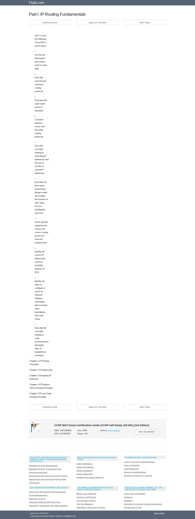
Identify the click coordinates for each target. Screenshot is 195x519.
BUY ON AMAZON (146, 432)
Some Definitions (85, 464)
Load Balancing (131, 469)
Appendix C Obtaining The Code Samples (48, 506)
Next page (145, 23)
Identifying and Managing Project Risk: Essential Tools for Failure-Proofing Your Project (49, 459)
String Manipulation (38, 495)
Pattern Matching (85, 474)
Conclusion (34, 483)
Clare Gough (114, 430)
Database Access (37, 499)
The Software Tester (86, 501)
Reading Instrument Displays (90, 478)
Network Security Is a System (138, 476)
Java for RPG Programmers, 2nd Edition (49, 487)
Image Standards (85, 471)
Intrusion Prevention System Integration (143, 504)
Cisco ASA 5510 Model (134, 494)
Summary (128, 497)
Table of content (97, 23)
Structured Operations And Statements (47, 492)
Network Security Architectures (141, 457)
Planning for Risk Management (43, 466)
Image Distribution (85, 467)
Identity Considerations (135, 472)
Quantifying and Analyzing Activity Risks (48, 476)
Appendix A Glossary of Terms (91, 508)
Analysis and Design (86, 497)
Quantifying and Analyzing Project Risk (47, 479)
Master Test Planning (86, 494)
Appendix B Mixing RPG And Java (45, 502)
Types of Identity (132, 465)
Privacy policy (159, 513)
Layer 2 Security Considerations (139, 462)
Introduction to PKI (133, 508)
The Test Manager (85, 504)
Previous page (50, 23)
